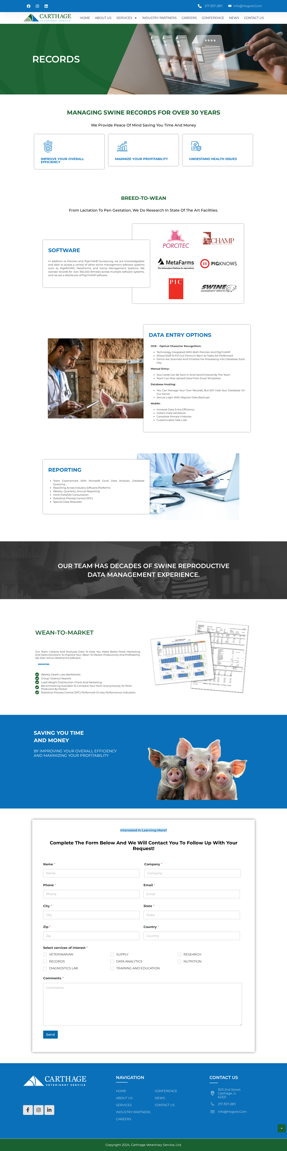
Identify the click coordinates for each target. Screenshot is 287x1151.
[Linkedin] (46, 6)
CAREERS (189, 18)
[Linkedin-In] (49, 1110)
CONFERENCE (213, 18)
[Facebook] (28, 6)
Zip (47, 927)
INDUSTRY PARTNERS (159, 18)
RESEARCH (192, 954)
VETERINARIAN (61, 954)
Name (49, 864)
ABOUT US (103, 18)
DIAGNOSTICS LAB (63, 968)
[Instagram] (37, 6)
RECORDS (57, 961)
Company (153, 864)
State (149, 906)
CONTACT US (254, 18)
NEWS (234, 18)
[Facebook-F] (28, 1110)
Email (149, 885)
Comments (53, 978)
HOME (85, 18)
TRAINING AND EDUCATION (138, 968)
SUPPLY (122, 954)
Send (50, 1034)
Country (151, 927)
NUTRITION (192, 961)
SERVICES (124, 18)
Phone (49, 885)
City (47, 906)
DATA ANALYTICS (129, 961)
